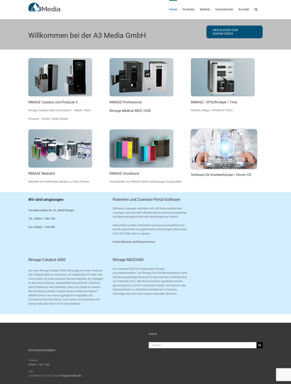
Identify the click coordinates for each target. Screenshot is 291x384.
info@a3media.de (70, 375)
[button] (256, 9)
